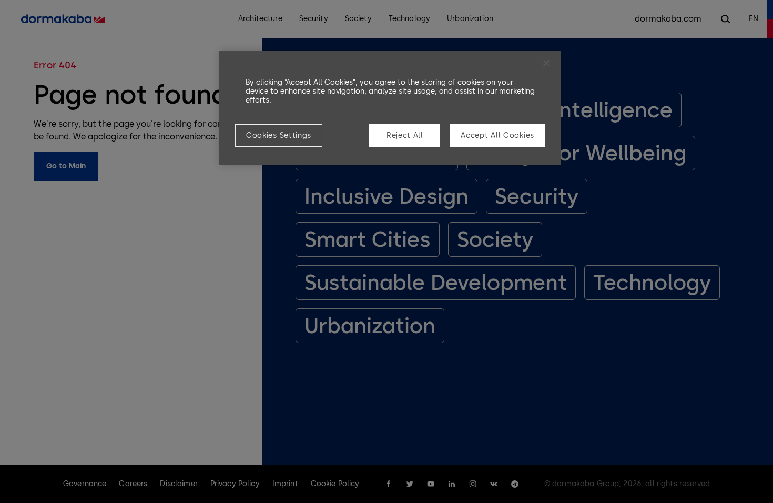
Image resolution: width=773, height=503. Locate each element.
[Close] (546, 63)
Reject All (405, 135)
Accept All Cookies (497, 135)
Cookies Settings (278, 135)
